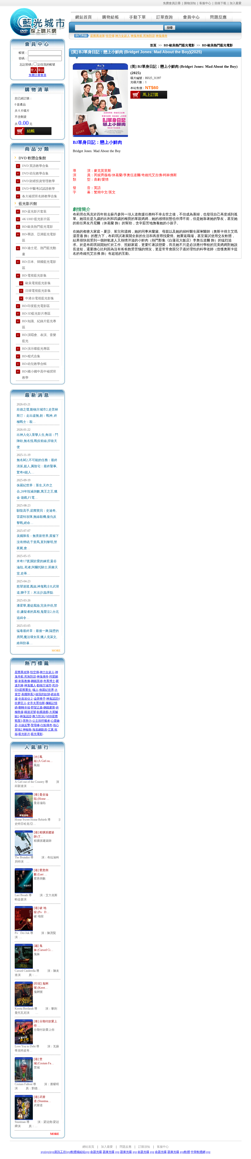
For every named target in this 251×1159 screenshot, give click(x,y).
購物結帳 (111, 17)
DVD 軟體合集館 (32, 158)
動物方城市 (44, 685)
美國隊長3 (28, 694)
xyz (43, 1152)
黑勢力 (27, 720)
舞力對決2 (39, 716)
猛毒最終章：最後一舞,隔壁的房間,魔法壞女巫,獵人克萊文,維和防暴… (38, 637)
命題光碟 (96, 1152)
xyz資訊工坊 (58, 1152)
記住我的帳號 (46, 64)
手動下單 (138, 17)
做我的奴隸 (42, 694)
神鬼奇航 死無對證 (143, 36)
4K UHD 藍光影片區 (36, 219)
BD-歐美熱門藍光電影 (37, 226)
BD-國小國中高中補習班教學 (39, 374)
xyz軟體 (185, 1152)
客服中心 (205, 3)
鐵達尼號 (30, 712)
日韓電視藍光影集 (38, 291)
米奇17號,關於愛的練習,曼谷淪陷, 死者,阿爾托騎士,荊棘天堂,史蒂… (37, 567)
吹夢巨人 (20, 703)
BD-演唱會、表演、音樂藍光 (39, 338)
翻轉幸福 (24, 707)
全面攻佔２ (25, 698)
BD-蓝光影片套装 (34, 211)
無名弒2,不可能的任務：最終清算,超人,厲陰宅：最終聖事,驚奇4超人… (37, 466)
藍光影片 (24, 734)
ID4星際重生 (23, 690)
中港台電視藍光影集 (39, 298)
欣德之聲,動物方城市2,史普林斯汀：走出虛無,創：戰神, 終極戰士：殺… (37, 416)
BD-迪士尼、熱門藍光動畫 (39, 251)
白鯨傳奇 (46, 725)
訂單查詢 (165, 17)
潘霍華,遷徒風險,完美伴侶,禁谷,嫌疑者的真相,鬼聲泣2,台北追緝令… (38, 612)
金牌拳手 (40, 698)
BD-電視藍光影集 (34, 275)
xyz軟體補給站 (75, 1152)
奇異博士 (49, 681)
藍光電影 (37, 734)
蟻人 (35, 690)
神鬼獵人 (30, 685)
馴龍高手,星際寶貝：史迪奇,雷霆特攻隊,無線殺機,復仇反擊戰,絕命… (36, 517)
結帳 (31, 131)
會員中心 (192, 17)
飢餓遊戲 (43, 712)
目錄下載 (220, 3)
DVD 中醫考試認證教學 (38, 188)
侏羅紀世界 (46, 690)
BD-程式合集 (31, 356)
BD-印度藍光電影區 (36, 306)
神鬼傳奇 (43, 676)
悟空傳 (34, 672)
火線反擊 (24, 725)
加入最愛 (235, 3)
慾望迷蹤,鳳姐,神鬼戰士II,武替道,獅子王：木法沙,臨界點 (38, 589)
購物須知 (190, 3)
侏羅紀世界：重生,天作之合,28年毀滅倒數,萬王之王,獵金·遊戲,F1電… (37, 491)
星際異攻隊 (22, 672)
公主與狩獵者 (41, 720)
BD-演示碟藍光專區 (36, 348)
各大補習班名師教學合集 (39, 196)
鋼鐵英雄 (37, 681)
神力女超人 (47, 672)
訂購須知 (144, 1146)
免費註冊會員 (37, 75)
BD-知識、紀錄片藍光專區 (39, 324)
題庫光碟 (108, 1152)
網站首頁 (84, 17)
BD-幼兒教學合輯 (34, 364)
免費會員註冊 (172, 3)
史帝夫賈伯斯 (36, 703)
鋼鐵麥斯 (49, 707)
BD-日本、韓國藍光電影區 (39, 265)
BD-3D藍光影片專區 (36, 313)
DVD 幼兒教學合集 (35, 173)
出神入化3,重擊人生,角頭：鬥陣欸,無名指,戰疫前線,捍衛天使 (37, 441)
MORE (56, 650)
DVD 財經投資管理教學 (38, 181)
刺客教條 (24, 681)
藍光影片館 (28, 204)
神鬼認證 (26, 716)
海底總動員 (39, 729)
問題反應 (219, 17)
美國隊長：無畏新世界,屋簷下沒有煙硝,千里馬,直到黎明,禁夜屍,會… (38, 542)
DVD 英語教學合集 (35, 166)
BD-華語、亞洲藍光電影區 (39, 237)
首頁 (153, 45)
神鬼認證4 (53, 698)
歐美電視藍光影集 (38, 283)
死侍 (55, 685)
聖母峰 (35, 725)
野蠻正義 (37, 707)
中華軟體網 (198, 1152)
